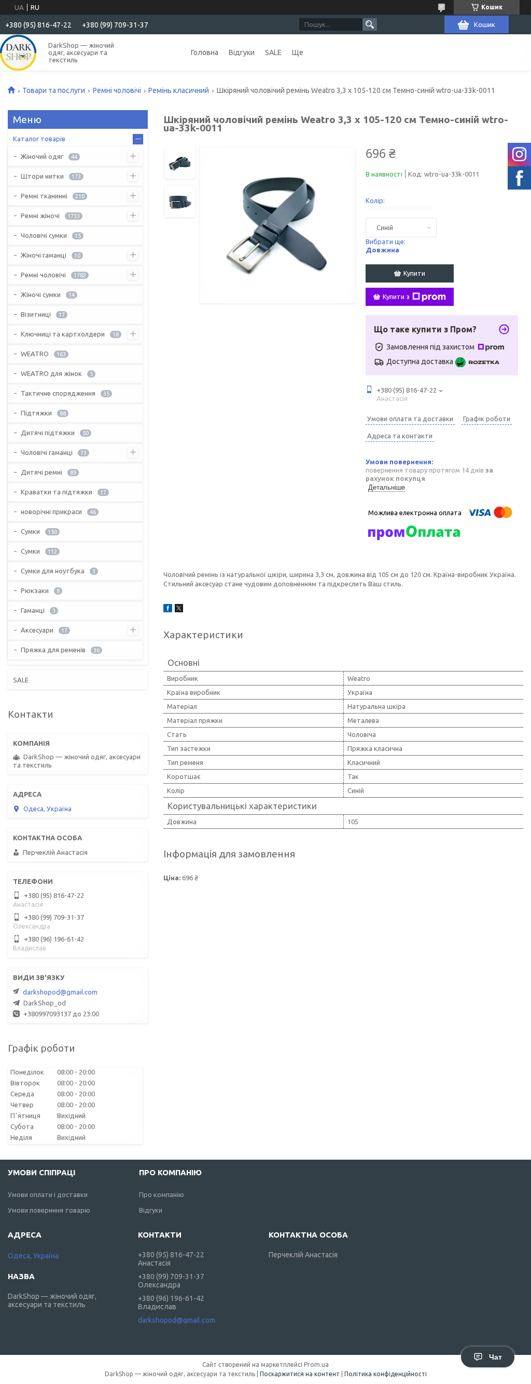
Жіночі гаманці (43, 255)
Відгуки (242, 52)
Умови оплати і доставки (48, 1194)
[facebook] (167, 609)
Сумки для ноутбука (53, 570)
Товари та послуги (53, 90)
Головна (204, 52)
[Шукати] (369, 24)
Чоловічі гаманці (47, 452)
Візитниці (36, 314)
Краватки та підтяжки (56, 491)
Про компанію (161, 1194)
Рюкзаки (35, 590)
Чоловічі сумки (44, 235)
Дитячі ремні (41, 472)
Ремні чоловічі (117, 90)
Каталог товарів (39, 138)
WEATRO (35, 353)
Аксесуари (37, 630)
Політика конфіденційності (385, 1373)
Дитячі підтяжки (48, 432)
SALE (273, 52)
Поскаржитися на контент (300, 1373)
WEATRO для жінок (51, 373)
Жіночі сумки (41, 294)
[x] (179, 609)
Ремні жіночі (40, 215)
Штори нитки (42, 176)
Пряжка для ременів (53, 649)
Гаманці (33, 610)
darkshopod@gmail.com (60, 992)
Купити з (396, 296)
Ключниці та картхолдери (63, 334)
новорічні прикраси (51, 511)
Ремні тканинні (44, 195)
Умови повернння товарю (49, 1210)
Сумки (30, 531)
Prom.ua (316, 1364)
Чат (495, 1357)
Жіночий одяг (42, 156)
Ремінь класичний (178, 90)
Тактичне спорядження (58, 393)
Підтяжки (36, 412)
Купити (414, 273)
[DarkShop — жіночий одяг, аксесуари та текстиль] (18, 52)
